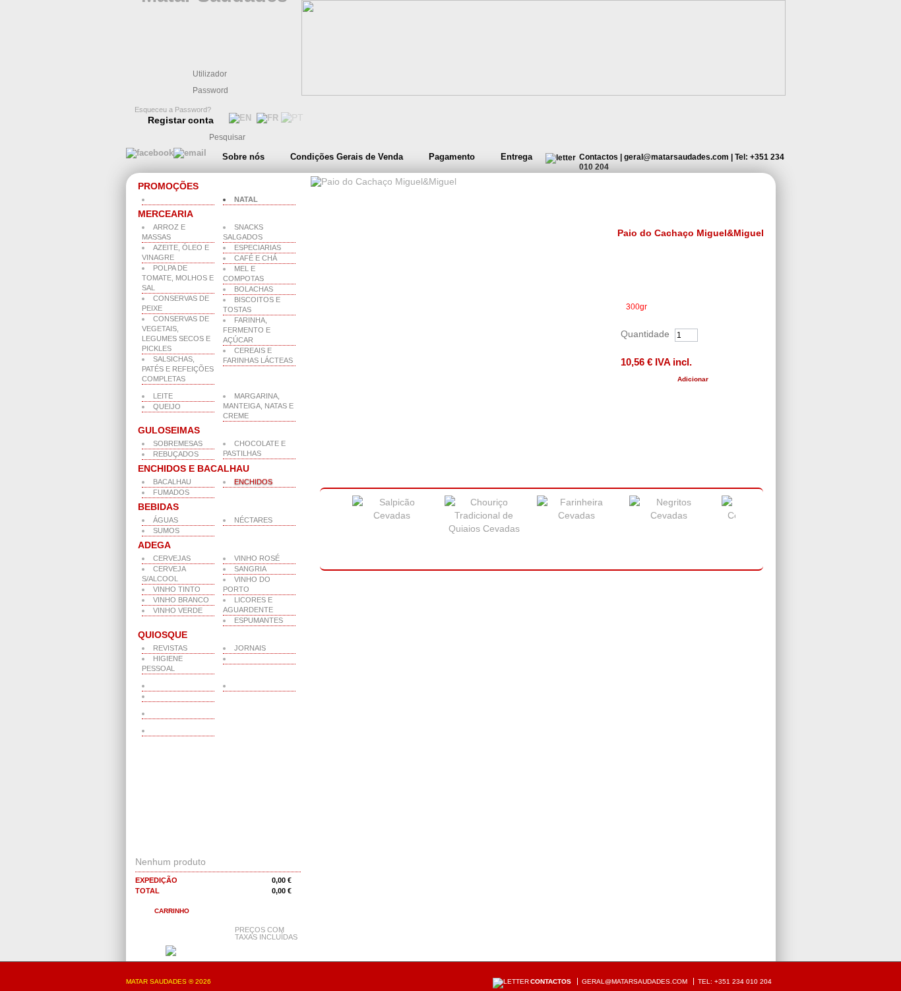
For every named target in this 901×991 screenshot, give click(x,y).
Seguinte (752, 530)
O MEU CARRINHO (188, 844)
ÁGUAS (165, 520)
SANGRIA (250, 569)
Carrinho (171, 910)
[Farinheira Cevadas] (576, 515)
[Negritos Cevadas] (668, 515)
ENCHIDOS (253, 482)
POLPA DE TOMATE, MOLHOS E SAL (178, 278)
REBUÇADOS (176, 454)
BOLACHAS (253, 289)
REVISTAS (170, 648)
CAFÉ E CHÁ (255, 258)
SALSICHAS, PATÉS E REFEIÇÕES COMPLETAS (178, 369)
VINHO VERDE (177, 610)
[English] (238, 118)
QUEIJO (167, 406)
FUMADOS (171, 492)
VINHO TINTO (177, 589)
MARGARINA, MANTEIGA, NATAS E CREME (258, 406)
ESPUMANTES (258, 620)
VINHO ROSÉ (257, 558)
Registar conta (181, 120)
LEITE (163, 396)
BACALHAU (172, 482)
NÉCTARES (253, 520)
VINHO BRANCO (181, 600)
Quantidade (645, 334)
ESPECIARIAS (257, 247)
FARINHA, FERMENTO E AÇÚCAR (246, 330)
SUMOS (166, 530)
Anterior (328, 530)
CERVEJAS (172, 558)
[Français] (266, 118)
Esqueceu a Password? (173, 109)
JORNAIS (250, 648)
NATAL (246, 199)
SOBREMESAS (177, 443)
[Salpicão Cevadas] (391, 515)
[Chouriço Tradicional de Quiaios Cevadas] (484, 528)
